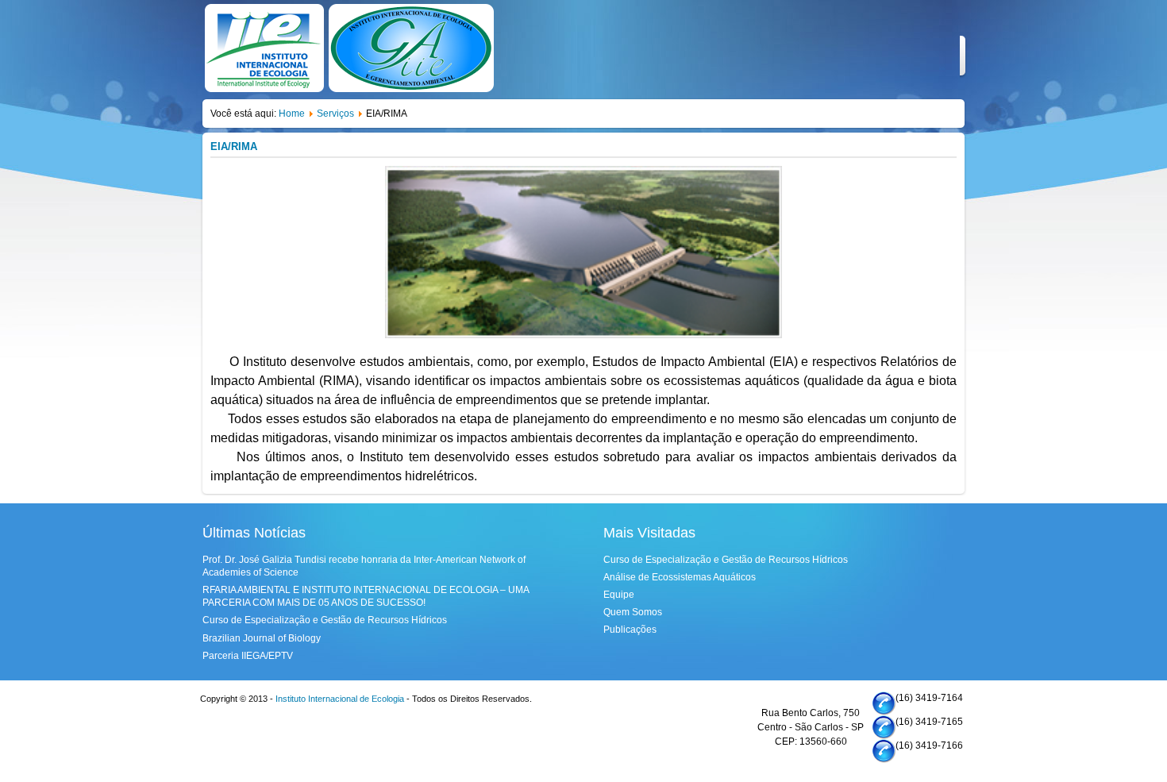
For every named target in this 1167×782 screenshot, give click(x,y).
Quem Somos (632, 612)
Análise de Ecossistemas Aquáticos (679, 577)
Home (292, 113)
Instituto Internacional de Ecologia (339, 698)
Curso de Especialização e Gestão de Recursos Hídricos (324, 620)
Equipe (618, 594)
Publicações (630, 629)
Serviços (335, 113)
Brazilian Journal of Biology (261, 638)
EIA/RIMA (233, 146)
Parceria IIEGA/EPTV (247, 655)
